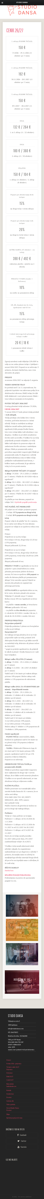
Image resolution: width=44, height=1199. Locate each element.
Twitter (23, 1141)
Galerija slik (10, 1101)
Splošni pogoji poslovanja (14, 1118)
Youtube (23, 1147)
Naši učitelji (9, 1084)
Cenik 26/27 (10, 1080)
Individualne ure (11, 1086)
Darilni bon (9, 870)
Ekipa (8, 1114)
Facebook (22, 1135)
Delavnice (9, 1073)
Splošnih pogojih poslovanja (26, 502)
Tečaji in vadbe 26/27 (12, 1067)
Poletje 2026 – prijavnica (13, 1064)
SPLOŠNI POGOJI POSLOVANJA (18, 875)
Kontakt (8, 1090)
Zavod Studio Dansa (12, 1108)
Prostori (8, 1097)
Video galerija (10, 1104)
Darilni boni (10, 1094)
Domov (8, 1060)
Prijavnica (9, 1069)
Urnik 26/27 (9, 1076)
